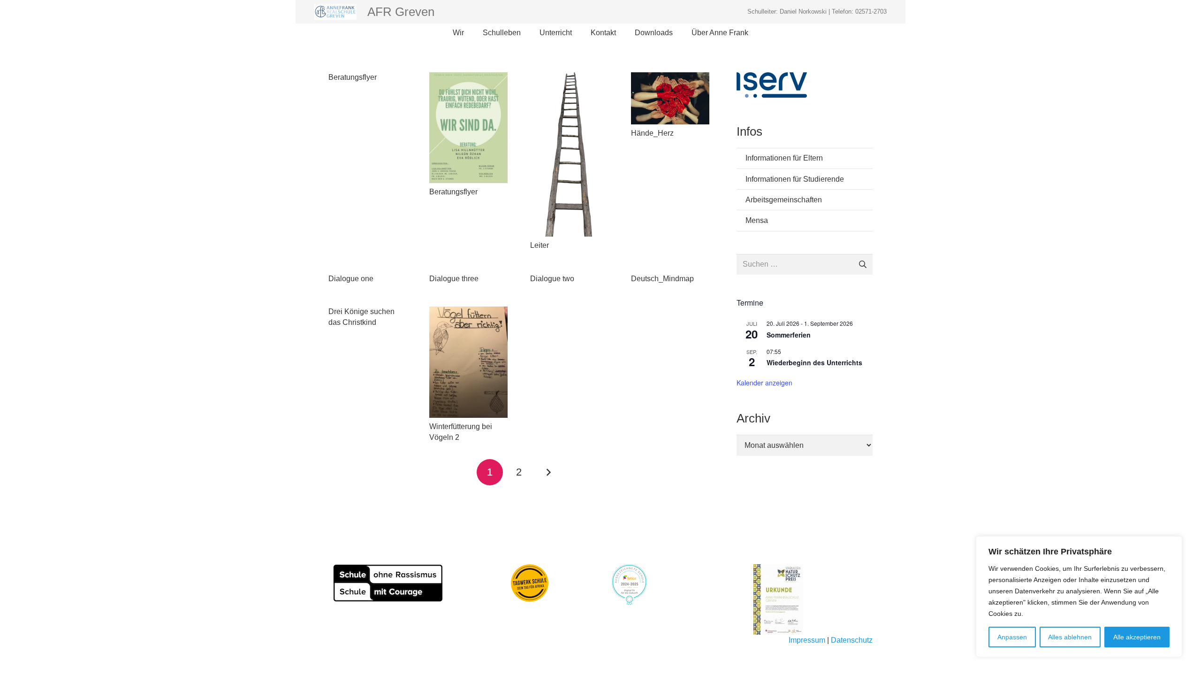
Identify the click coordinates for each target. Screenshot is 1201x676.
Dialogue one (350, 279)
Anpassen (1012, 637)
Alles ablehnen (1070, 637)
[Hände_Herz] (670, 98)
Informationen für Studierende (794, 179)
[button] (468, 32)
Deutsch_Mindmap (662, 279)
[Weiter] (548, 472)
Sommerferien (789, 334)
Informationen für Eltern (784, 158)
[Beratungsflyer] (468, 127)
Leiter (539, 245)
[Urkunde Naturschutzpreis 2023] (813, 599)
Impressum (807, 640)
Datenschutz (852, 640)
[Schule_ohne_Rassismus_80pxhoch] (388, 583)
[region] (1079, 596)
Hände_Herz (652, 133)
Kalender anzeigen (764, 382)
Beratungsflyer (352, 77)
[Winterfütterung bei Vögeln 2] (468, 362)
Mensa (756, 220)
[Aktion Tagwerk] (529, 583)
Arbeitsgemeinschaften (783, 200)
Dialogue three (454, 279)
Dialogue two (552, 279)
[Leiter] (569, 154)
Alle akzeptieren (1137, 637)
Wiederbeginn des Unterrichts (814, 362)
